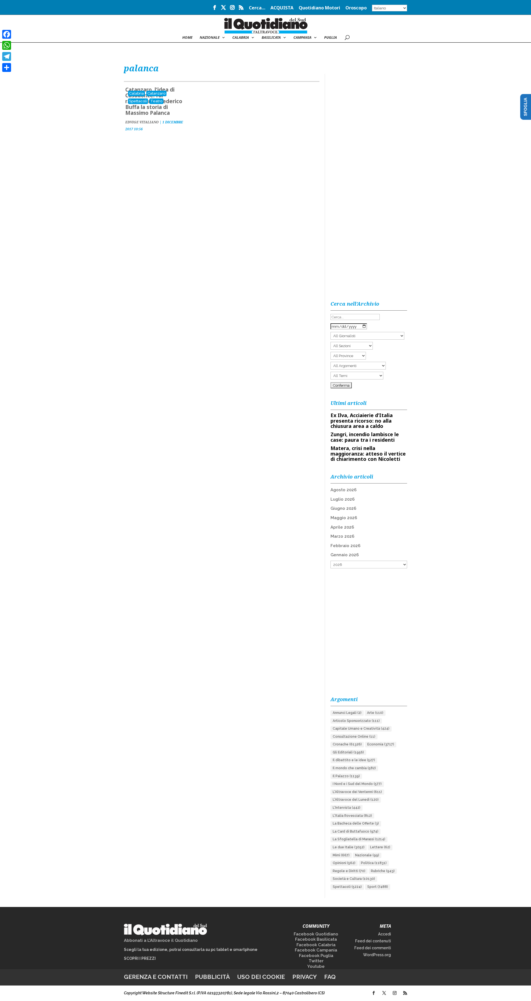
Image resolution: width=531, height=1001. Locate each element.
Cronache (347, 744)
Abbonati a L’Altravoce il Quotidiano (161, 940)
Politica (374, 863)
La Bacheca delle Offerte (356, 823)
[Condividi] (6, 67)
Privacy (304, 976)
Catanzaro (156, 93)
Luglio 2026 (342, 499)
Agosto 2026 (343, 489)
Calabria (240, 37)
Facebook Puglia (316, 955)
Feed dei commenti (372, 948)
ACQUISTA (281, 8)
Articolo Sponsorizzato (356, 721)
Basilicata (271, 37)
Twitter (316, 960)
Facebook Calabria (315, 944)
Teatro (156, 101)
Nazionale (367, 855)
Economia (380, 744)
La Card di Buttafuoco (355, 831)
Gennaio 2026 (344, 554)
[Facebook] (6, 34)
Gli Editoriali (348, 752)
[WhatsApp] (6, 45)
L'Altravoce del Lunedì (356, 800)
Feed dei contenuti (373, 941)
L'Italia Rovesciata (352, 816)
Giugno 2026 (343, 508)
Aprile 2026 (342, 527)
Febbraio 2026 (345, 545)
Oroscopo (356, 8)
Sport (377, 887)
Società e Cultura (354, 879)
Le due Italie (349, 847)
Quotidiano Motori (319, 8)
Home (187, 37)
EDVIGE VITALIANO (142, 122)
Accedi (384, 934)
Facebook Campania (316, 950)
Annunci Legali (347, 713)
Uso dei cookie (261, 976)
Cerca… (257, 8)
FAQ (330, 976)
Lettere (380, 847)
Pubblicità (212, 976)
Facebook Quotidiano (316, 934)
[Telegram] (6, 56)
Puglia (330, 37)
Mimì (341, 855)
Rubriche (383, 871)
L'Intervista (346, 808)
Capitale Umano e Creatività (361, 728)
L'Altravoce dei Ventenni (357, 792)
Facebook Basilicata (316, 939)
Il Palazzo (346, 776)
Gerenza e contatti (156, 976)
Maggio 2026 (343, 517)
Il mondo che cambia (354, 768)
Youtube (316, 966)
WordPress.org (377, 955)
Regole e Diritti (349, 871)
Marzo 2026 (342, 536)
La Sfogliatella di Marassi (359, 839)
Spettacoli (138, 101)
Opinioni (344, 863)
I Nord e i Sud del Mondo (357, 784)
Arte (375, 713)
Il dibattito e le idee (354, 760)
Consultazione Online (354, 737)
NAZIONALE (210, 37)
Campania (302, 37)
